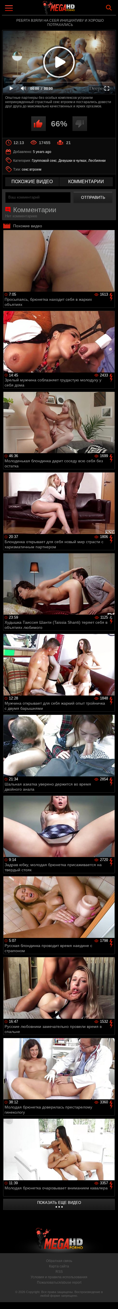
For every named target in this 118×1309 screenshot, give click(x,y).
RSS (59, 1272)
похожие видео (32, 181)
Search (109, 8)
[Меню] (10, 9)
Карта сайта (59, 1266)
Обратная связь (59, 1261)
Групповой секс (44, 161)
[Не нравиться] (79, 123)
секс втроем (31, 169)
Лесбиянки (97, 161)
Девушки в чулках (72, 161)
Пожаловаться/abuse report (59, 1283)
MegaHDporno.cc (75, 10)
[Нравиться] (38, 123)
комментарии (86, 181)
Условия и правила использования (59, 1277)
